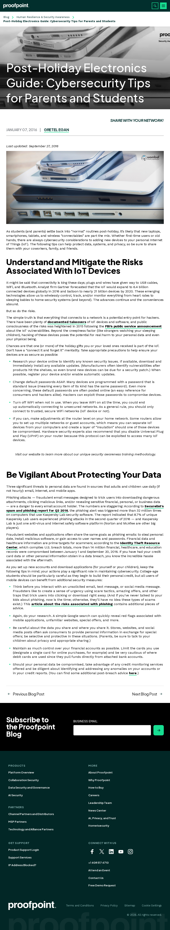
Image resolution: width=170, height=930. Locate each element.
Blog (6, 17)
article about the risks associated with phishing (72, 604)
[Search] (155, 5)
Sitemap (129, 905)
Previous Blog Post (28, 694)
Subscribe (158, 730)
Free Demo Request (102, 885)
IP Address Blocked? (22, 865)
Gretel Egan (56, 129)
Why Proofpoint (99, 780)
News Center (97, 810)
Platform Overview (21, 772)
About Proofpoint (100, 772)
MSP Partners (17, 821)
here (133, 673)
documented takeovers (66, 322)
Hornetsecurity (98, 825)
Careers (93, 795)
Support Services (20, 857)
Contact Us (95, 878)
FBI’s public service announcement (133, 326)
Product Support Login (23, 849)
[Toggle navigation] (163, 5)
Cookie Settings (152, 905)
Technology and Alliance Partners (30, 829)
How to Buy (96, 787)
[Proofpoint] (16, 6)
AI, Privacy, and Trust (102, 818)
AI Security (15, 795)
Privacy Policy (109, 905)
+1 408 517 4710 (98, 862)
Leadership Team (100, 802)
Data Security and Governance (29, 787)
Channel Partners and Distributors (31, 814)
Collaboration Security (23, 780)
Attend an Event (99, 870)
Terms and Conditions (80, 905)
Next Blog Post (144, 694)
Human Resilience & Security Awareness (43, 17)
